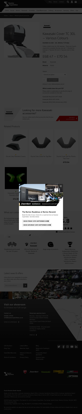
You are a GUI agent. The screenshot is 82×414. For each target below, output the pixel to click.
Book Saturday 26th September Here (37, 225)
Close (61, 186)
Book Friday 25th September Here (36, 221)
